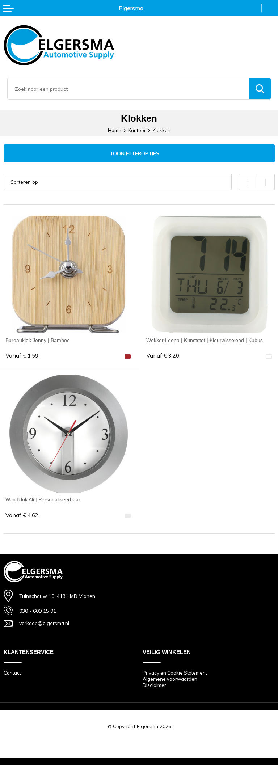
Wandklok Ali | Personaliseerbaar (42, 499)
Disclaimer (154, 685)
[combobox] (128, 88)
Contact (12, 673)
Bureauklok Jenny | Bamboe (37, 340)
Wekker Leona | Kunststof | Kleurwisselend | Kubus (204, 340)
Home (114, 130)
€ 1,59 (21, 355)
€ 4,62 (21, 515)
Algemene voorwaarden (170, 679)
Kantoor (137, 130)
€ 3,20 (162, 355)
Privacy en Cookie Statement (175, 673)
